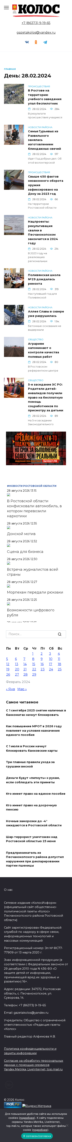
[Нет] (67, 1125)
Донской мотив (21, 534)
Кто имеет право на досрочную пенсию (31, 808)
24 (51, 669)
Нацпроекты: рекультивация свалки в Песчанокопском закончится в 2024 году (43, 232)
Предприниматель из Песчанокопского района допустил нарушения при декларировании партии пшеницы (35, 859)
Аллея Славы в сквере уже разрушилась (46, 314)
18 (59, 664)
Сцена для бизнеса (25, 551)
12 (7, 664)
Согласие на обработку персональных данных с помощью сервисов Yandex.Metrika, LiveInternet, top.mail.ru (33, 1065)
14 (25, 664)
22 (34, 669)
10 (50, 659)
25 (60, 669)
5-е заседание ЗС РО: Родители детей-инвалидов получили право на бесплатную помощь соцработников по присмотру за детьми (45, 397)
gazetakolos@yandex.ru (36, 32)
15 (33, 664)
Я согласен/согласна (37, 1136)
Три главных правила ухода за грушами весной (30, 764)
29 (34, 674)
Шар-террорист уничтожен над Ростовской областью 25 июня (31, 839)
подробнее (27, 1117)
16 (42, 664)
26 (8, 674)
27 (17, 674)
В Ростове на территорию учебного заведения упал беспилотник (44, 97)
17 (50, 664)
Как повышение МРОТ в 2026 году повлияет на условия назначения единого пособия (34, 730)
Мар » (22, 689)
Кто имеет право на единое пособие (35, 794)
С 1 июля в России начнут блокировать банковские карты (31, 749)
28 (25, 674)
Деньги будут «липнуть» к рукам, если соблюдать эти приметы (33, 780)
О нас (8, 890)
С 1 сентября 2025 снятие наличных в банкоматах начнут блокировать (36, 713)
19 (7, 669)
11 (59, 659)
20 (17, 669)
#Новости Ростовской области (31, 485)
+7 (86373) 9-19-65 (36, 23)
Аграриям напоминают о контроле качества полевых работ (43, 350)
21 (25, 669)
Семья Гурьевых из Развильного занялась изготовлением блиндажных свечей (44, 140)
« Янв (10, 689)
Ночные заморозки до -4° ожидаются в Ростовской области (34, 823)
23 (43, 669)
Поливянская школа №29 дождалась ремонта (44, 279)
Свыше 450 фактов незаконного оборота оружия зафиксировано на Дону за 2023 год (45, 185)
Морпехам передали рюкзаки (35, 592)
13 (16, 664)
